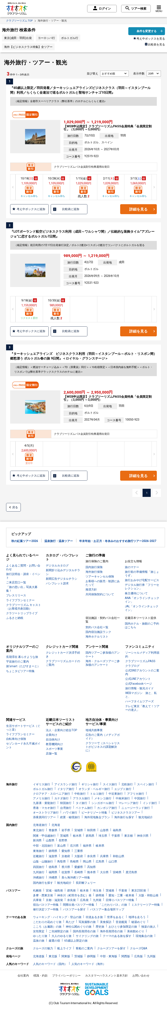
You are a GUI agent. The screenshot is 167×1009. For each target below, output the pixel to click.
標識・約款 (40, 975)
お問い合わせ (140, 975)
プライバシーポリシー (66, 975)
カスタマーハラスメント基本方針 (106, 975)
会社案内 (23, 975)
